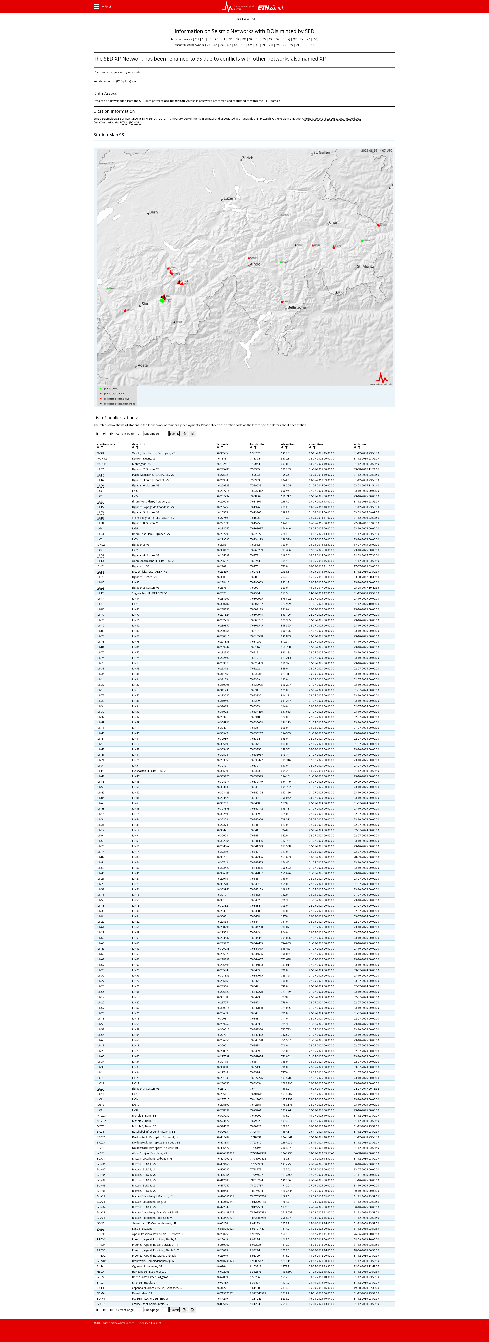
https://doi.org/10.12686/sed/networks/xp (332, 118)
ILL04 (100, 555)
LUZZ (100, 1228)
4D (217, 39)
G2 (277, 39)
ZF (298, 45)
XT (257, 45)
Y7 (301, 39)
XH (242, 45)
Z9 (291, 45)
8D (230, 39)
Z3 (284, 45)
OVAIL (100, 453)
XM (250, 45)
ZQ (312, 45)
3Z (215, 45)
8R (237, 39)
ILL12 (100, 593)
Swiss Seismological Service (118, 1323)
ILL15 (100, 507)
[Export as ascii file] (192, 434)
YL (264, 45)
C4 (270, 39)
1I (203, 39)
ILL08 (100, 523)
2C (222, 45)
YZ (309, 39)
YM (271, 45)
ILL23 (100, 501)
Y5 (278, 45)
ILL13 (100, 561)
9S (264, 39)
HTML (124, 122)
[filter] (101, 447)
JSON (132, 122)
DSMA (101, 1293)
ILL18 (100, 517)
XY (295, 39)
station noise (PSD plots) (114, 81)
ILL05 (100, 512)
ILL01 (100, 577)
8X (244, 39)
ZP (304, 45)
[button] (102, 6)
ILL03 (100, 1088)
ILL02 (100, 587)
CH (197, 39)
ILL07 (100, 469)
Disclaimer (144, 1323)
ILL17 (100, 475)
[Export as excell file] (184, 434)
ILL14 (100, 571)
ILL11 (100, 771)
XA (236, 45)
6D (229, 45)
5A (223, 39)
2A (208, 45)
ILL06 (100, 485)
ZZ (315, 39)
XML (139, 122)
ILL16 (100, 480)
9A (250, 39)
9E (257, 39)
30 (209, 39)
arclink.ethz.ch (174, 101)
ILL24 (100, 534)
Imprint (157, 1323)
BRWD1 (102, 1261)
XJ (288, 39)
